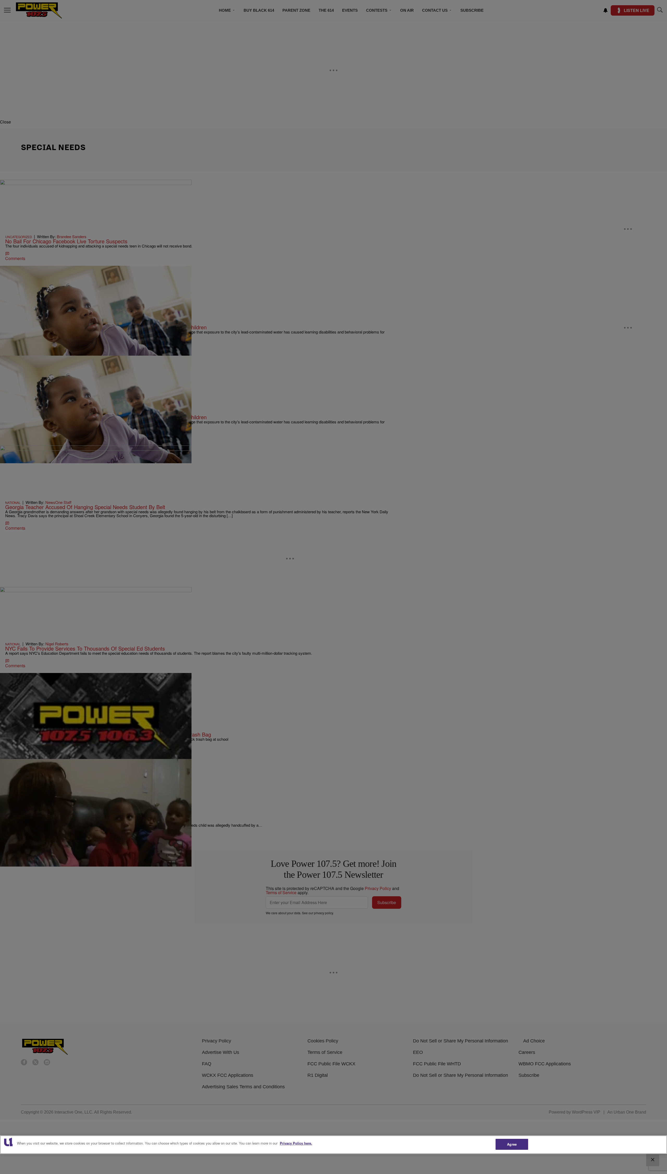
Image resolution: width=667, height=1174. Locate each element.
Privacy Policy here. (296, 1143)
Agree (512, 1144)
